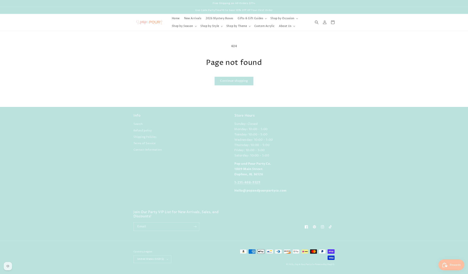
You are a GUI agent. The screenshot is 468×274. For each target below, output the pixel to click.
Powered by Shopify (325, 264)
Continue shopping (234, 81)
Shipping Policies (144, 137)
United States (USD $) (150, 259)
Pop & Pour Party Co (304, 264)
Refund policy (142, 130)
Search (138, 124)
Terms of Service (144, 143)
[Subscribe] (195, 226)
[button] (251, 18)
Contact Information (147, 150)
